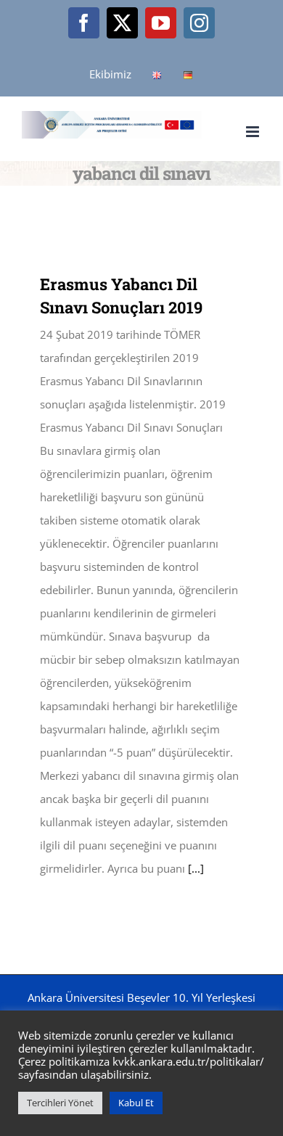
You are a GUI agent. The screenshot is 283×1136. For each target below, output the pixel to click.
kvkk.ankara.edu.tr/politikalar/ (188, 1061)
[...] (196, 868)
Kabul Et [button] (136, 1102)
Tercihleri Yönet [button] (60, 1102)
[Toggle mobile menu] (253, 131)
